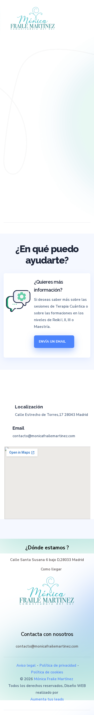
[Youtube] (57, 622)
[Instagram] (47, 622)
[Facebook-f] (37, 622)
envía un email (53, 341)
